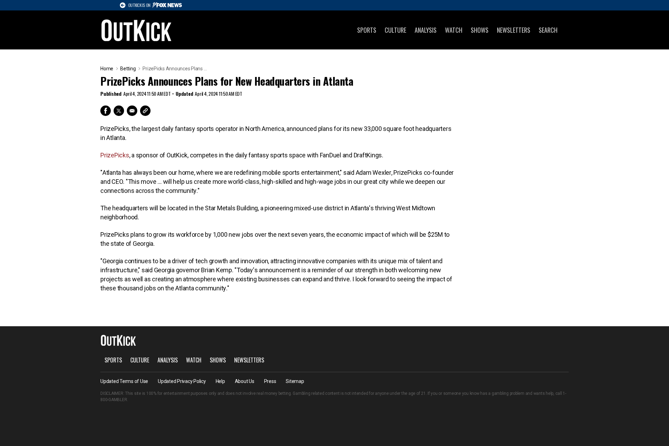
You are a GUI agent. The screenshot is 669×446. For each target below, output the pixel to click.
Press (270, 381)
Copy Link (145, 110)
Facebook (105, 110)
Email (132, 110)
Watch (453, 29)
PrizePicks (114, 155)
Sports (366, 29)
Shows (480, 29)
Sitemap (295, 381)
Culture (395, 29)
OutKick (136, 30)
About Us (244, 381)
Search (548, 29)
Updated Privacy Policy (182, 381)
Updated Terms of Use (124, 381)
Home (106, 68)
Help (220, 381)
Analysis (426, 29)
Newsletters (513, 29)
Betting (128, 68)
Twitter (119, 110)
